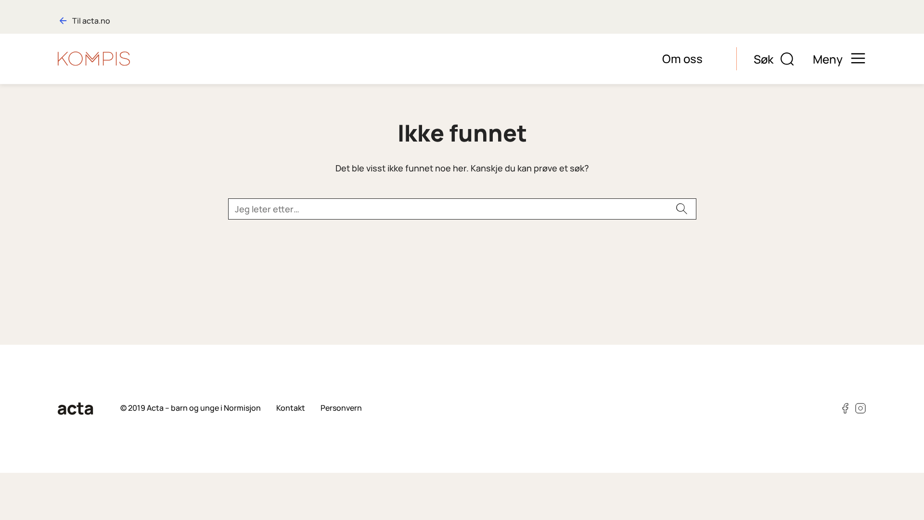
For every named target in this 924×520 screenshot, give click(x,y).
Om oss (682, 58)
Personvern (341, 408)
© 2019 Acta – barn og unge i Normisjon (190, 408)
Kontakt (290, 408)
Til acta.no (91, 20)
